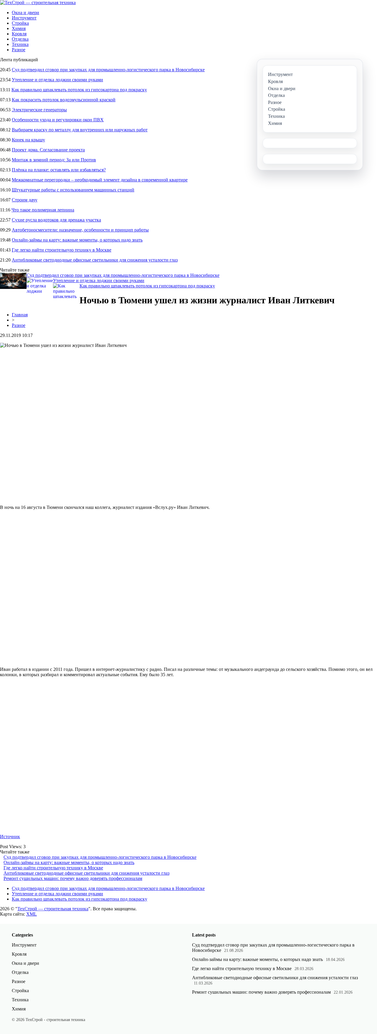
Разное (18, 49)
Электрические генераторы (39, 109)
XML (31, 913)
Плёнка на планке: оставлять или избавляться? (59, 169)
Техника (20, 44)
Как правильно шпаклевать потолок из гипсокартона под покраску (79, 89)
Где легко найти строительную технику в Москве (61, 249)
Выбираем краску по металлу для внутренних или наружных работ (80, 129)
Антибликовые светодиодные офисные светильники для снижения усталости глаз (95, 259)
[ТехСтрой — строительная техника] (38, 2)
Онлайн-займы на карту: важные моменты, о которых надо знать (77, 239)
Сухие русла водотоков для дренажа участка (56, 219)
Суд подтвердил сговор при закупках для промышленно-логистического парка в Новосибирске (108, 69)
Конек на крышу (28, 139)
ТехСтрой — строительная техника (52, 908)
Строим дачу (24, 199)
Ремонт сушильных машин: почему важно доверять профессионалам (73, 878)
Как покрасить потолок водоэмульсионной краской (63, 99)
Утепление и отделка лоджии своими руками (57, 79)
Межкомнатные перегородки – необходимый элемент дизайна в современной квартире (100, 179)
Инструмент (24, 17)
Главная (20, 314)
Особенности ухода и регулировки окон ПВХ (58, 119)
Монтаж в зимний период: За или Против (54, 159)
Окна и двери (25, 12)
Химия (19, 28)
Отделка (20, 39)
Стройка (20, 23)
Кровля (19, 33)
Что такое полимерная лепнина (42, 209)
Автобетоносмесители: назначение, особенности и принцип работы (80, 229)
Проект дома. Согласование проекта (48, 149)
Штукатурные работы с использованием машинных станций (73, 189)
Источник (10, 836)
